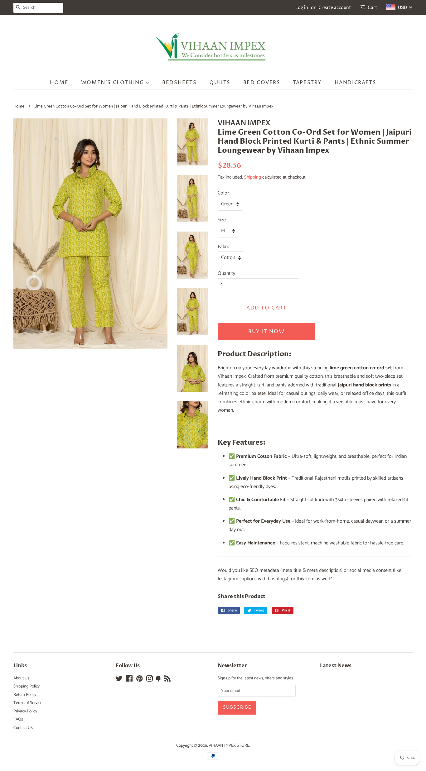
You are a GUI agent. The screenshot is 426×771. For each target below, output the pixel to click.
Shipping (252, 177)
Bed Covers (261, 82)
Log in (301, 8)
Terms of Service (27, 702)
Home (59, 82)
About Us (21, 678)
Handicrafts (355, 82)
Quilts (219, 82)
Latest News (335, 665)
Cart (372, 8)
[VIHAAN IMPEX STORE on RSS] (167, 680)
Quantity (226, 273)
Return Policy (24, 694)
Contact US (23, 727)
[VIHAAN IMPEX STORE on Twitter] (119, 680)
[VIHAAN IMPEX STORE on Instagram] (149, 680)
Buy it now (266, 331)
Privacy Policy (25, 711)
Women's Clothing (113, 82)
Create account (334, 8)
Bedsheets (179, 82)
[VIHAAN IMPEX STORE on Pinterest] (139, 680)
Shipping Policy (26, 686)
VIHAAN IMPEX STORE (229, 745)
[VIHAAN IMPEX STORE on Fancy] (158, 680)
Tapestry (307, 82)
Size (222, 220)
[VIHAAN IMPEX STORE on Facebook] (129, 680)
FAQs (18, 719)
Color (223, 193)
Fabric (224, 246)
